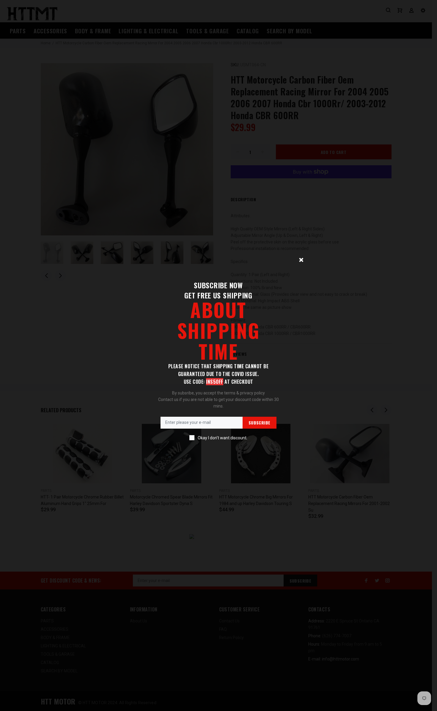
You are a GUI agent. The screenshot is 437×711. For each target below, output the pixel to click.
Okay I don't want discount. (222, 437)
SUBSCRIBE (260, 422)
